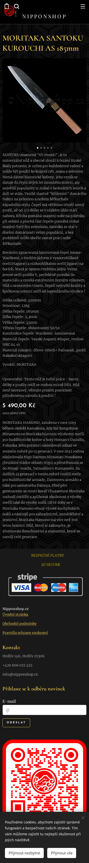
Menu (83, 6)
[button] (16, 6)
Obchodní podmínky (19, 623)
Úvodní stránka (15, 614)
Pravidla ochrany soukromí (25, 633)
